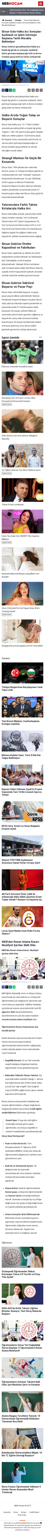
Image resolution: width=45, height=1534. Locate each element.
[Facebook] (3, 90)
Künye (16, 1512)
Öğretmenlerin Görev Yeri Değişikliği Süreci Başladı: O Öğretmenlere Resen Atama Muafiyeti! (27, 11)
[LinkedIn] (10, 90)
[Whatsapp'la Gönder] (13, 90)
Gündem (18, 20)
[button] (33, 90)
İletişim (24, 1512)
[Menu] (41, 4)
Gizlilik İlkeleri (34, 1512)
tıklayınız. (27, 1530)
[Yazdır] (29, 90)
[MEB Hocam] (12, 3)
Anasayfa (8, 20)
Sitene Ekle (22, 1515)
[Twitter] (6, 90)
